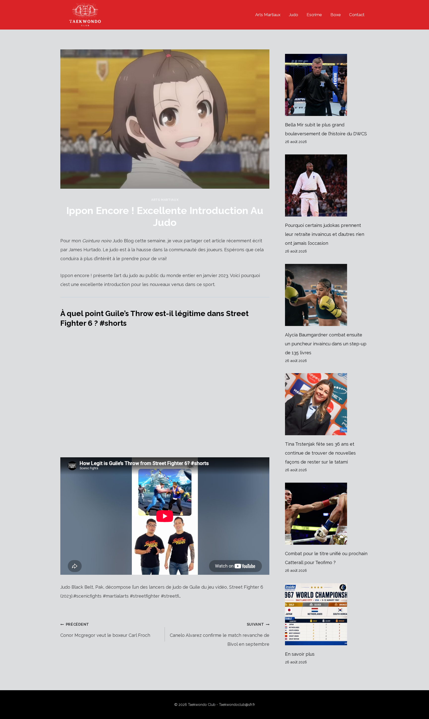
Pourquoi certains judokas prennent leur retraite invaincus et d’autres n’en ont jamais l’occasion (324, 234)
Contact (356, 14)
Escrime (314, 14)
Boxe (335, 14)
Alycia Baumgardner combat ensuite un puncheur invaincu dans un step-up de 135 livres (325, 343)
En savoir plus (300, 654)
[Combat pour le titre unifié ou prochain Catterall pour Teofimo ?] (327, 514)
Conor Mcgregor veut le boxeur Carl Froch (105, 630)
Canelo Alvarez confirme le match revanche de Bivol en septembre (219, 634)
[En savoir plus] (327, 614)
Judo (293, 14)
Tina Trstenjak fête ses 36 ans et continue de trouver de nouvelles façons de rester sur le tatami (320, 453)
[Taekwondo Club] (85, 14)
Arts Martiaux (268, 14)
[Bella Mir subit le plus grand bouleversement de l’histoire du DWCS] (327, 85)
